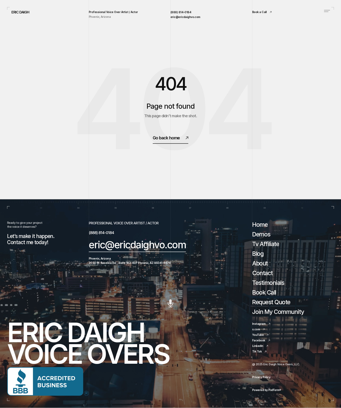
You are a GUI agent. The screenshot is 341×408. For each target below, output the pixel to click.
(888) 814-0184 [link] (180, 12)
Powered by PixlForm (266, 390)
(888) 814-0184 (101, 232)
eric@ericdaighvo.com (137, 245)
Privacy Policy (261, 377)
